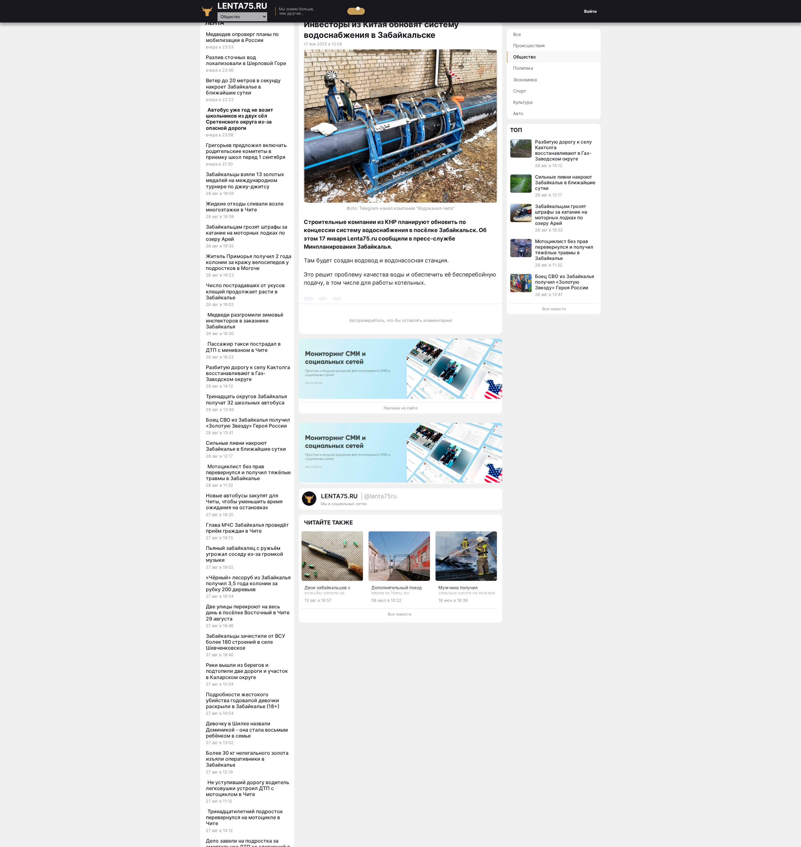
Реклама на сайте (400, 408)
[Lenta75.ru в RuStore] (469, 501)
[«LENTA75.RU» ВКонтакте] (482, 501)
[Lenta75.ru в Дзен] (494, 501)
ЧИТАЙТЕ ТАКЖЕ (328, 522)
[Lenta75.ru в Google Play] (463, 501)
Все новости (399, 614)
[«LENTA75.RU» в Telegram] (475, 501)
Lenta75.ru (242, 6)
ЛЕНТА (214, 22)
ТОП (516, 130)
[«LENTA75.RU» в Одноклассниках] (488, 501)
